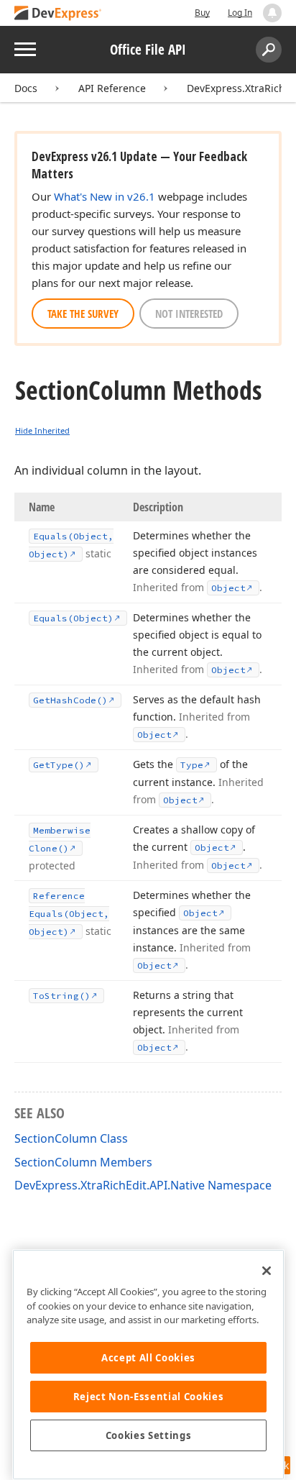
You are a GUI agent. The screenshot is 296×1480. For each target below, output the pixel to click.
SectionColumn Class (71, 1138)
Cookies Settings (149, 1435)
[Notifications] (272, 13)
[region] (148, 1364)
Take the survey (83, 313)
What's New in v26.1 (104, 196)
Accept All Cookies (148, 1357)
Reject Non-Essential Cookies (148, 1396)
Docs (25, 88)
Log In (240, 12)
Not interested (189, 313)
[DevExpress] (58, 14)
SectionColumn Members (83, 1162)
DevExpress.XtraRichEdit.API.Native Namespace (143, 1185)
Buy (202, 12)
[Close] (266, 1271)
